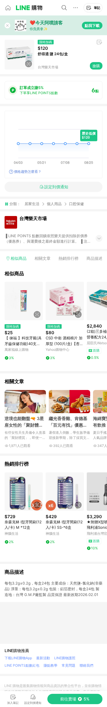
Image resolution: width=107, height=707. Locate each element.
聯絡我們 (86, 665)
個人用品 (54, 203)
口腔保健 (76, 204)
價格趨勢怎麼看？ (27, 171)
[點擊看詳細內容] (24, 301)
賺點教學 (50, 665)
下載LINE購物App (18, 658)
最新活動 (43, 658)
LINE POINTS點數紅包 (22, 665)
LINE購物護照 (64, 658)
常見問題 (68, 665)
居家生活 (32, 203)
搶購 (96, 66)
